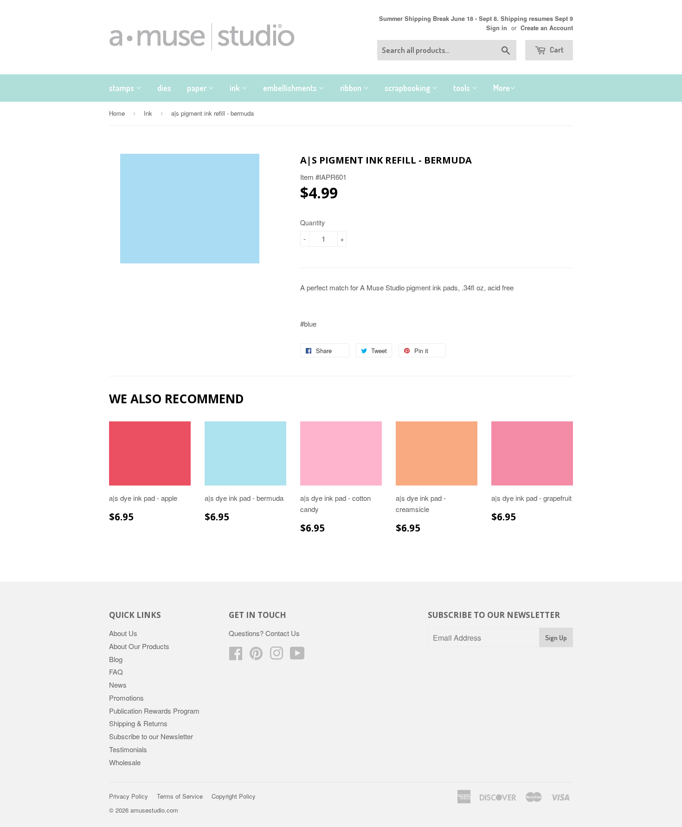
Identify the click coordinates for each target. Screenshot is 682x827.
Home (117, 113)
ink (236, 88)
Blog (115, 659)
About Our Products (139, 646)
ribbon (351, 88)
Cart (556, 49)
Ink (148, 113)
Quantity (312, 222)
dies (164, 88)
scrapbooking (408, 88)
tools (462, 88)
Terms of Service (180, 796)
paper (197, 88)
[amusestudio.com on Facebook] (236, 656)
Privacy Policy (128, 796)
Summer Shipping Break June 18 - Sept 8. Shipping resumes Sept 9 (476, 18)
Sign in (496, 28)
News (118, 684)
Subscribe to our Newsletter (151, 736)
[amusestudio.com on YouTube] (297, 656)
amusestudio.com (154, 810)
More (501, 88)
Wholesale (125, 762)
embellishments (291, 88)
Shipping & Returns (138, 723)
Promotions (126, 697)
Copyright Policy (234, 796)
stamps (122, 88)
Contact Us (282, 633)
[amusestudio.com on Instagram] (276, 656)
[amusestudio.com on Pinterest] (256, 656)
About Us (123, 633)
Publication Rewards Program (154, 710)
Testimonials (128, 749)
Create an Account (547, 28)
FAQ (116, 671)
